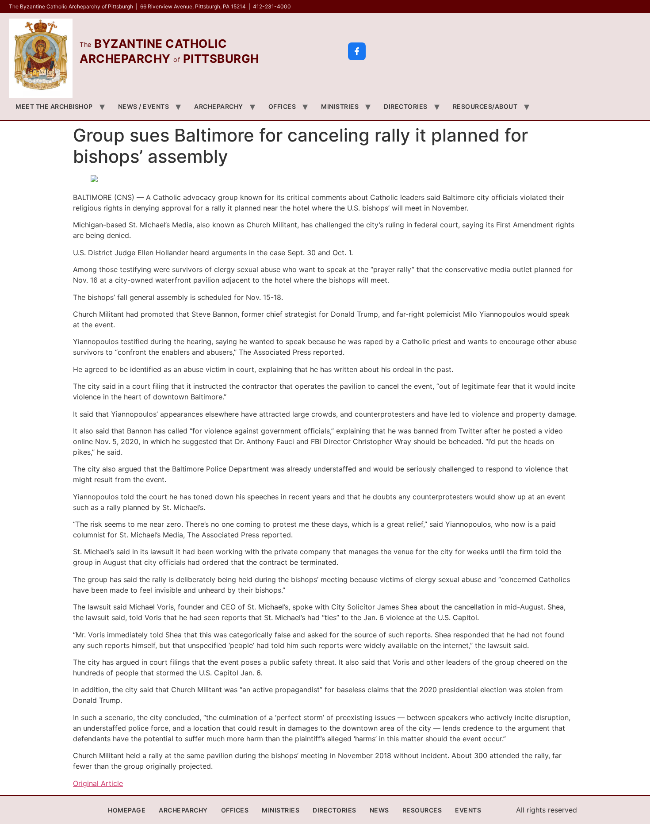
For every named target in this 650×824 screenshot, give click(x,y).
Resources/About (485, 106)
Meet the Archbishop (54, 106)
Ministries (340, 106)
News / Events (143, 106)
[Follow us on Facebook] (357, 51)
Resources (422, 810)
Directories (406, 106)
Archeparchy (218, 106)
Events (468, 810)
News (379, 810)
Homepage (126, 810)
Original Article (98, 783)
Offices (282, 106)
